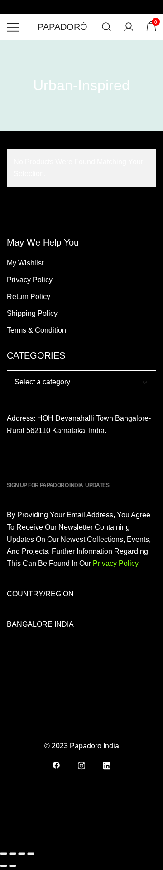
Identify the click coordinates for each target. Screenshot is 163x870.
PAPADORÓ (62, 27)
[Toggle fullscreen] (12, 853)
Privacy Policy (30, 280)
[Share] (21, 853)
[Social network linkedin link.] (106, 764)
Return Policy (28, 296)
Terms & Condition (36, 330)
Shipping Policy (32, 313)
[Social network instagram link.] (81, 764)
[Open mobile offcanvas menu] (13, 27)
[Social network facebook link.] (56, 764)
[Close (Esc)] (30, 853)
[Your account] (128, 26)
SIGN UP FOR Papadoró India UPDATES (58, 485)
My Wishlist (25, 263)
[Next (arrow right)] (12, 866)
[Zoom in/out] (3, 853)
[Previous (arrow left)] (3, 866)
